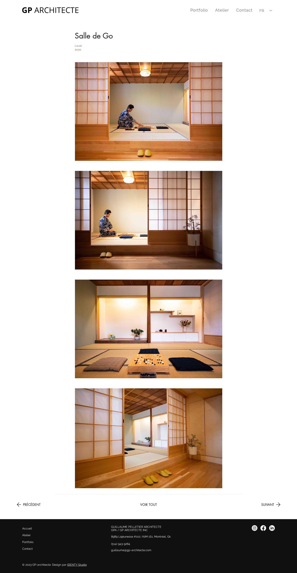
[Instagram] (254, 528)
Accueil (27, 528)
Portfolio (27, 542)
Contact (27, 548)
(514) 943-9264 (120, 543)
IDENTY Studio (77, 564)
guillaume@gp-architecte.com (131, 550)
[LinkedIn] (272, 528)
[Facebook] (263, 528)
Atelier (26, 535)
